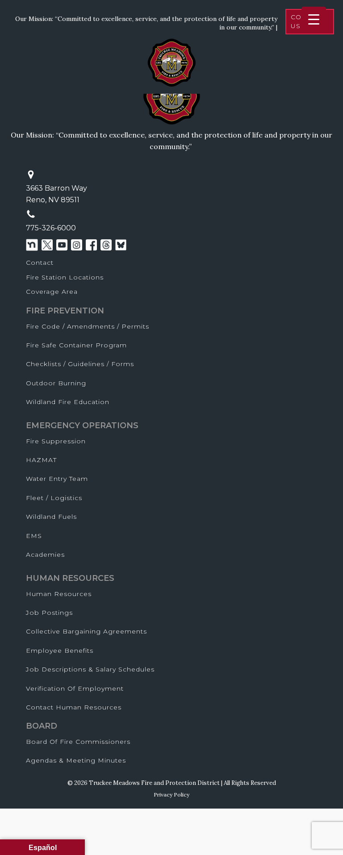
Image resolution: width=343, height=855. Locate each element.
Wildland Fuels (51, 517)
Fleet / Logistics (54, 498)
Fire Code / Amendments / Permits (87, 326)
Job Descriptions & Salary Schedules (90, 669)
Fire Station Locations (65, 277)
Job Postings (49, 613)
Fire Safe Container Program (76, 345)
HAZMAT (41, 460)
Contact (40, 263)
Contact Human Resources (73, 707)
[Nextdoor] (32, 245)
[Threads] (106, 244)
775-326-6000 (51, 228)
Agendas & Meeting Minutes (76, 760)
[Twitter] (47, 244)
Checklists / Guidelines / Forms (80, 364)
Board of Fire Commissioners (78, 742)
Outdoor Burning (56, 383)
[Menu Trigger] (313, 19)
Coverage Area (52, 292)
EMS (34, 536)
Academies (45, 555)
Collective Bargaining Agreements (86, 631)
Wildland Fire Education (67, 402)
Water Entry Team (57, 479)
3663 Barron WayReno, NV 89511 (56, 194)
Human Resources (59, 594)
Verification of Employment (75, 688)
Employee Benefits (59, 650)
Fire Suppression (56, 441)
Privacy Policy (171, 794)
